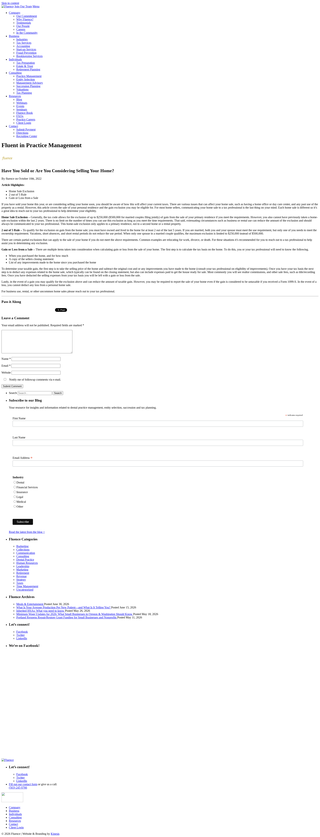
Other (19, 506)
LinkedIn (21, 638)
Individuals (15, 59)
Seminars (21, 109)
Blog (19, 99)
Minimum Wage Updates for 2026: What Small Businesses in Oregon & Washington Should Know (74, 614)
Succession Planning (28, 86)
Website (6, 372)
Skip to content (10, 3)
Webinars (21, 102)
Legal (19, 496)
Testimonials (23, 22)
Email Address (23, 458)
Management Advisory (29, 82)
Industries (22, 39)
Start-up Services (26, 49)
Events (20, 106)
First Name (19, 418)
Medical (21, 501)
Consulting (15, 72)
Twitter (20, 635)
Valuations (22, 89)
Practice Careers (25, 119)
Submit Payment (26, 129)
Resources (15, 96)
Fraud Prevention (26, 52)
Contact (13, 126)
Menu (36, 6)
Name (6, 358)
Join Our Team (23, 6)
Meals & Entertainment (30, 604)
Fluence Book (24, 112)
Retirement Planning (28, 69)
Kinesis (55, 833)
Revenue (21, 576)
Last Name (19, 437)
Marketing (22, 569)
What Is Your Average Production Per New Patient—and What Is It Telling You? (63, 607)
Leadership (22, 566)
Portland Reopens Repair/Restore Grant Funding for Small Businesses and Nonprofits (66, 617)
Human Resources (27, 562)
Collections (22, 549)
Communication (25, 552)
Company (14, 12)
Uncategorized (24, 589)
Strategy (21, 579)
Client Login (23, 122)
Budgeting (22, 546)
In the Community (27, 32)
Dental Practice (25, 559)
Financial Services (27, 487)
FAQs (19, 116)
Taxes (19, 583)
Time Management (27, 586)
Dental (20, 482)
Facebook (22, 631)
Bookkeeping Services (29, 56)
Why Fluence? (24, 19)
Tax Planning (24, 92)
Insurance (22, 492)
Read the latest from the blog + (27, 532)
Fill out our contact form (23, 784)
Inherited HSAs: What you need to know (40, 610)
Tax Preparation (25, 62)
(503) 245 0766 (18, 787)
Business (14, 36)
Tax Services (23, 42)
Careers (20, 29)
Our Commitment (26, 16)
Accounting (23, 46)
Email (6, 365)
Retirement (22, 572)
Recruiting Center (26, 136)
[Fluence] (7, 6)
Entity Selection (25, 79)
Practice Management (28, 76)
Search (13, 392)
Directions (22, 132)
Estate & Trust (24, 66)
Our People (23, 26)
